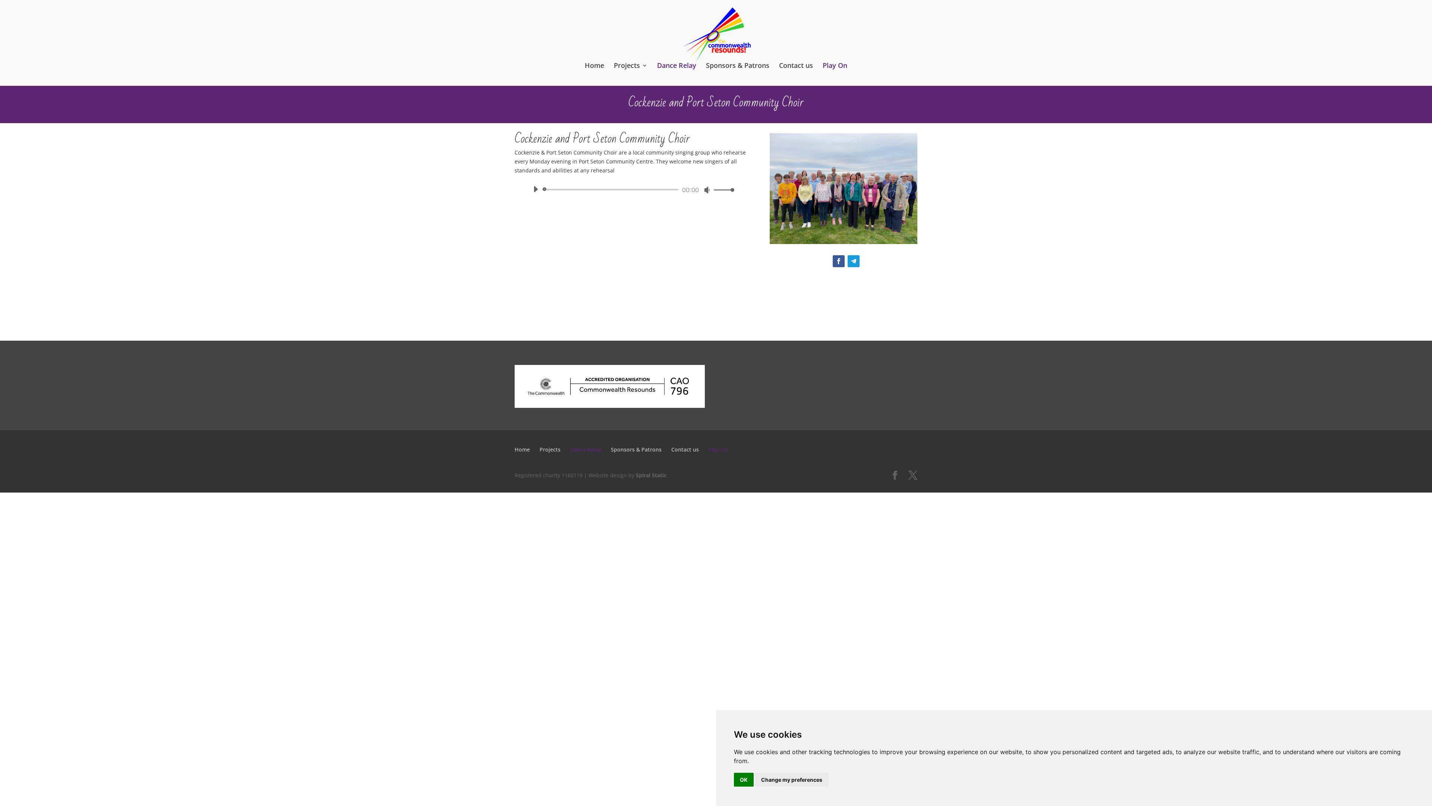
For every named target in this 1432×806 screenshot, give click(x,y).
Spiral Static (651, 475)
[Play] (535, 189)
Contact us (796, 66)
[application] (631, 189)
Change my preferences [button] (791, 780)
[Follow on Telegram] (854, 261)
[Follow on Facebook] (839, 261)
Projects (627, 66)
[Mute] (707, 190)
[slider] (722, 189)
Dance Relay (676, 66)
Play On (835, 66)
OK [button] (744, 780)
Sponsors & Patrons (737, 66)
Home (594, 66)
